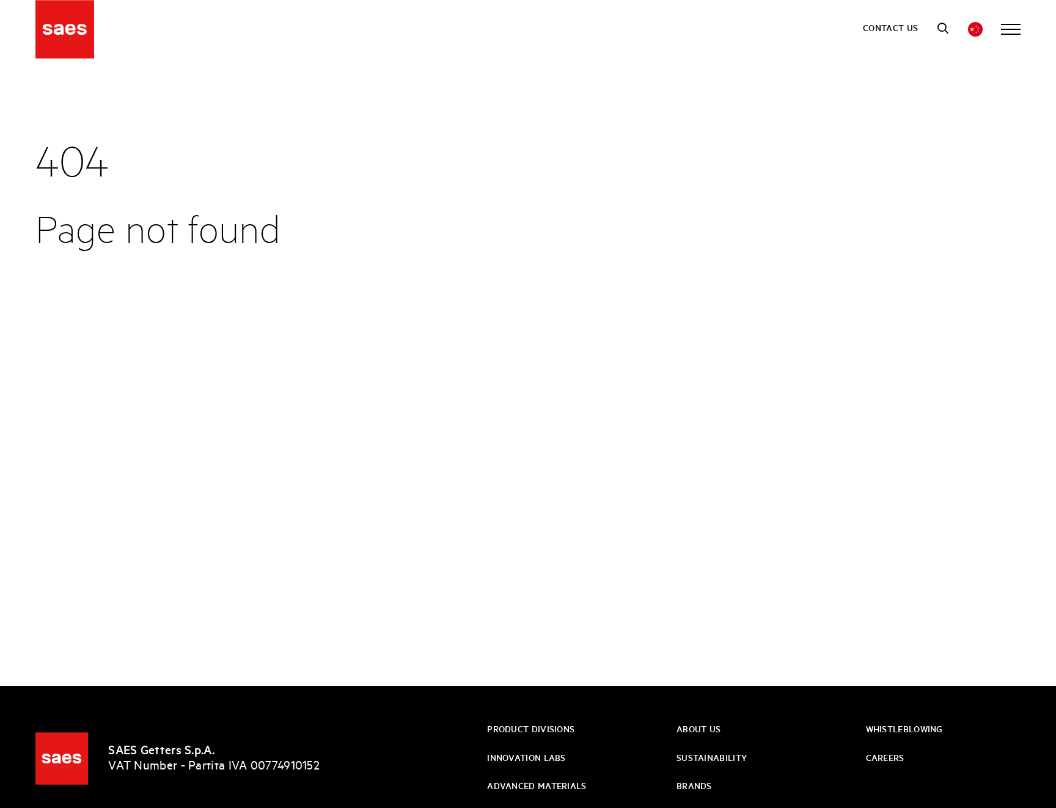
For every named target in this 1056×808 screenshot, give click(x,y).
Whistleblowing (904, 730)
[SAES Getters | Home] (64, 29)
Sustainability (711, 758)
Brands (694, 787)
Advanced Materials (536, 787)
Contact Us (890, 29)
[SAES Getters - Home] (61, 758)
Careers (885, 758)
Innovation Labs (526, 758)
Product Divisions (530, 730)
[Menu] (1011, 29)
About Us (698, 730)
